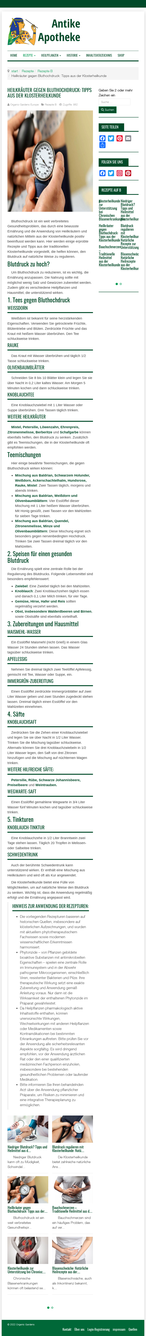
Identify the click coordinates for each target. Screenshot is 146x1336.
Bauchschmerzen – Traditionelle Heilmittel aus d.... (72, 1209)
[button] (48, 1308)
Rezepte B (45, 71)
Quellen (133, 1329)
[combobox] (114, 102)
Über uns (79, 1329)
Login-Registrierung (98, 1329)
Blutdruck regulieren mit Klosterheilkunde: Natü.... (68, 1149)
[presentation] (11, 1301)
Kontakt (67, 1329)
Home (13, 55)
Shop (121, 55)
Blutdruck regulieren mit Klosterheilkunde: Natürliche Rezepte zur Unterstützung (130, 237)
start (14, 71)
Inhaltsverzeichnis (99, 55)
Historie (73, 55)
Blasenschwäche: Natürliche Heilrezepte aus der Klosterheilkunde (130, 262)
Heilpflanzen (50, 55)
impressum (119, 1329)
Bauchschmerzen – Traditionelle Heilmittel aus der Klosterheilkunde (108, 256)
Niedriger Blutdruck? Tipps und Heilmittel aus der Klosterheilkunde (130, 210)
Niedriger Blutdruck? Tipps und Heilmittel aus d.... (27, 1149)
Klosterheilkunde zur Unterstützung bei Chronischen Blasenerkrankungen (108, 210)
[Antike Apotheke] (45, 31)
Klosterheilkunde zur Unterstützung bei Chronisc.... (27, 1270)
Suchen (109, 109)
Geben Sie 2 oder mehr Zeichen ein (116, 92)
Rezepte (28, 55)
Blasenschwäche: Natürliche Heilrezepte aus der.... (70, 1270)
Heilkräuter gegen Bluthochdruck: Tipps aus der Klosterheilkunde (108, 233)
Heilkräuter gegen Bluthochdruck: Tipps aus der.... (28, 1209)
